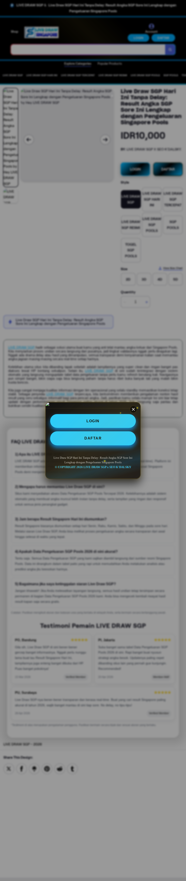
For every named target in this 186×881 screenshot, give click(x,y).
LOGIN (93, 421)
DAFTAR (93, 438)
